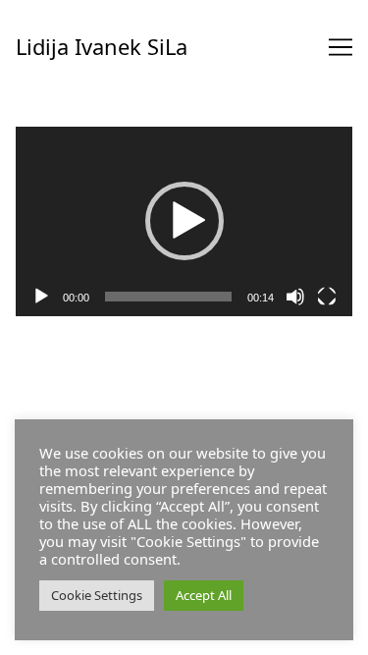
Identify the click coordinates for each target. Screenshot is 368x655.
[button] (184, 221)
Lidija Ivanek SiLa (101, 46)
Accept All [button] (204, 595)
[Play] (41, 296)
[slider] (168, 296)
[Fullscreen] (327, 296)
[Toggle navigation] (340, 47)
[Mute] (295, 296)
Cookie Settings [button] (96, 595)
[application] (184, 221)
